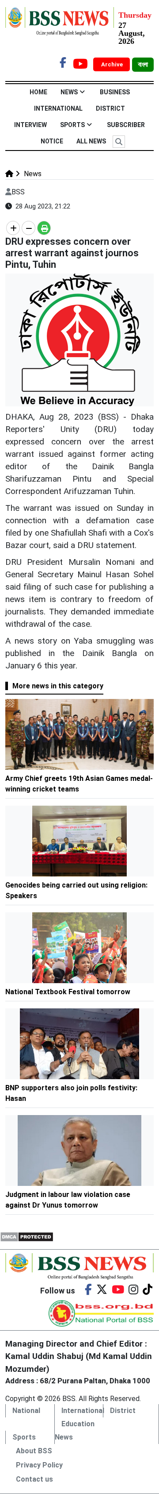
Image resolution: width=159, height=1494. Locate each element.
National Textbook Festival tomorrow (67, 992)
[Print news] (44, 228)
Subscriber (126, 124)
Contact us (34, 1479)
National (26, 1410)
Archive (112, 64)
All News (91, 141)
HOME (38, 92)
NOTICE (52, 141)
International (58, 108)
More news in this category (57, 686)
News (69, 92)
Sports (72, 124)
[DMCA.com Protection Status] (26, 1236)
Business (115, 92)
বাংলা (143, 64)
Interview (30, 124)
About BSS (34, 1451)
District (110, 108)
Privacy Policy (39, 1465)
